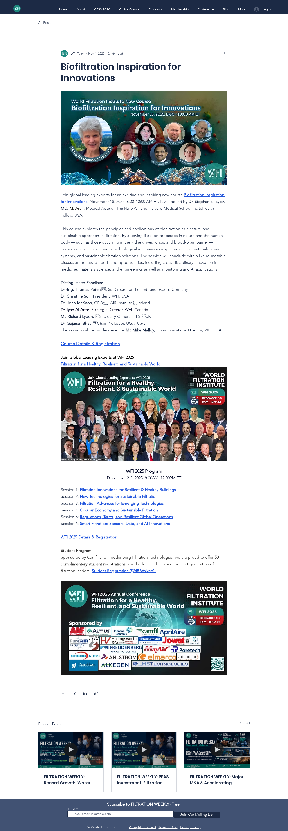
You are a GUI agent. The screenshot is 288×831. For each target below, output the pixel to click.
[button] (81, 9)
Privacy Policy (190, 827)
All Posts (44, 22)
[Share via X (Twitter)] (74, 693)
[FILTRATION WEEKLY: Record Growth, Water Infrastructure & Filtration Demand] (71, 750)
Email (71, 809)
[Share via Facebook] (63, 693)
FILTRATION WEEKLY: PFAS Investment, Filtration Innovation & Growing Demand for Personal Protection (143, 780)
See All (245, 723)
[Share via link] (96, 693)
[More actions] (224, 53)
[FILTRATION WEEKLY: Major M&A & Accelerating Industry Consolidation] (217, 750)
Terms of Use (168, 827)
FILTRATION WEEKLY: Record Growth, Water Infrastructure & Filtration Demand (67, 780)
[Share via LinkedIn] (85, 693)
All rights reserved (142, 827)
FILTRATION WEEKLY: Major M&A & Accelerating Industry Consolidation (217, 780)
